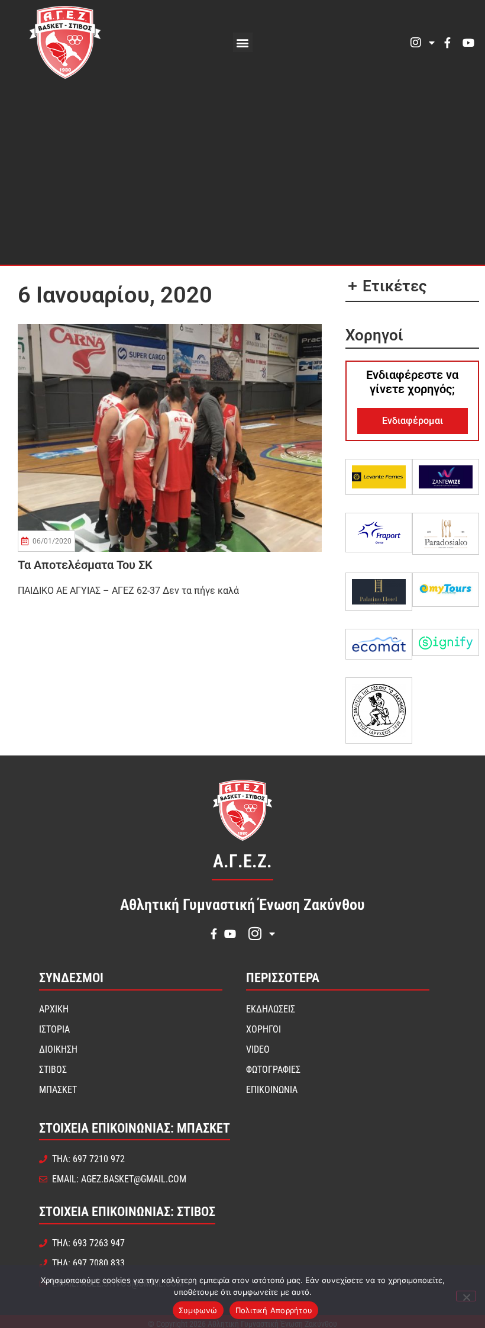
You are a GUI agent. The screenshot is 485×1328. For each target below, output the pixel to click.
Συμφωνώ (198, 1310)
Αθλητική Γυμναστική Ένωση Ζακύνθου (242, 905)
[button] (243, 42)
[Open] (431, 43)
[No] (466, 1296)
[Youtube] (468, 42)
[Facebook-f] (447, 42)
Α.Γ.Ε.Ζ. (242, 861)
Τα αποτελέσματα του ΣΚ (85, 565)
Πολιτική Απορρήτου (274, 1310)
